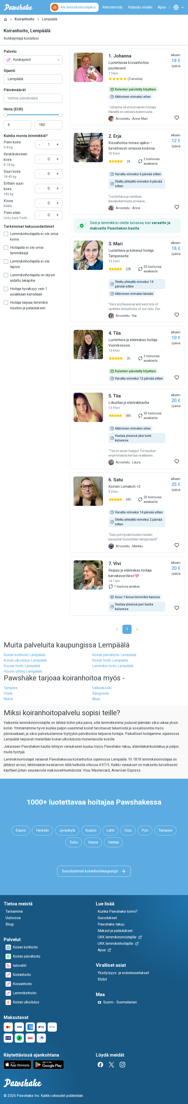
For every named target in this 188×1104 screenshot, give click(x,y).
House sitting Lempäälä (23, 671)
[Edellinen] (117, 629)
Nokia (8, 699)
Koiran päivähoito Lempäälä (114, 655)
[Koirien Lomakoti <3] (127, 513)
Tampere (11, 688)
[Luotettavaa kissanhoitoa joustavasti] (127, 87)
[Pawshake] (18, 7)
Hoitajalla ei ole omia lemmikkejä (26, 250)
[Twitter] (111, 1064)
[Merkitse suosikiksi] (176, 117)
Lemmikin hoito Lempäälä (112, 666)
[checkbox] (6, 234)
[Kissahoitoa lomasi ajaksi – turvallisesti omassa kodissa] (127, 171)
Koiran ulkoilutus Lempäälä (25, 660)
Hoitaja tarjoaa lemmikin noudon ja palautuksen (29, 305)
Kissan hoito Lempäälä (22, 666)
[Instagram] (122, 1064)
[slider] (5, 115)
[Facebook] (100, 1064)
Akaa (96, 699)
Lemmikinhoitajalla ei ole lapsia (30, 264)
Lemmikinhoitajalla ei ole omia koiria (34, 236)
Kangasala (100, 693)
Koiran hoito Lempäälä (110, 660)
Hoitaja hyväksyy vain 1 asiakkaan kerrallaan (28, 291)
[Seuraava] (137, 629)
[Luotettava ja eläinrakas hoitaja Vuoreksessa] (127, 355)
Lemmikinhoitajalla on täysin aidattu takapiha (32, 278)
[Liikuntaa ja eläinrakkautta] (127, 429)
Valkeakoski (102, 688)
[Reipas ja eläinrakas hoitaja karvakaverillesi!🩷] (127, 586)
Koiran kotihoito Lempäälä (24, 655)
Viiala (8, 693)
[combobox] (33, 59)
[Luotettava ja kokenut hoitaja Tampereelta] (127, 279)
